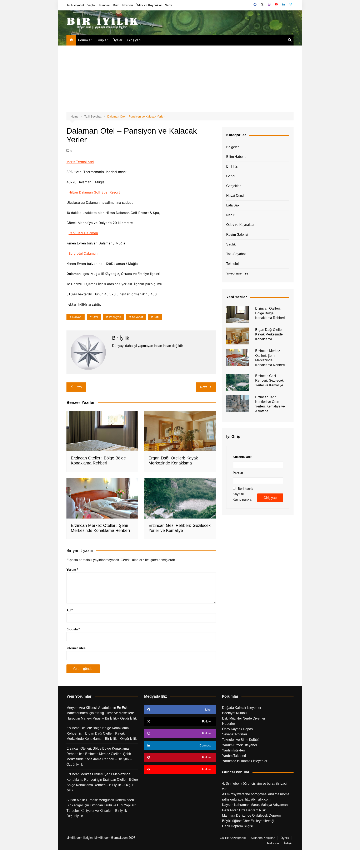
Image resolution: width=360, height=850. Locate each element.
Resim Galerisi (237, 234)
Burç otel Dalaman (83, 253)
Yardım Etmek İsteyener (239, 745)
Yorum (72, 569)
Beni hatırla (245, 488)
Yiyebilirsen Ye (237, 273)
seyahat (137, 317)
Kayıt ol (238, 494)
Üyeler (117, 40)
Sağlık (91, 5)
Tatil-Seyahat (75, 5)
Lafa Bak (232, 205)
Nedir (168, 5)
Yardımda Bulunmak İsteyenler (244, 761)
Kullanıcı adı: (242, 457)
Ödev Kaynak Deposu (238, 729)
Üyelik (285, 838)
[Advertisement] (180, 77)
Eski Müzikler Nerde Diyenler (243, 718)
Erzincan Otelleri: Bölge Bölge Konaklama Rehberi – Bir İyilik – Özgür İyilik (102, 785)
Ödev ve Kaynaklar (149, 5)
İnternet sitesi (76, 648)
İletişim (289, 843)
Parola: (238, 472)
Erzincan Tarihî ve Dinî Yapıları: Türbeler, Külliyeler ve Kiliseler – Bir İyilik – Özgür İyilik (101, 810)
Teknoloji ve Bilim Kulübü (241, 739)
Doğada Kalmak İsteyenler (241, 708)
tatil (156, 317)
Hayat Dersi (235, 195)
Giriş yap (133, 40)
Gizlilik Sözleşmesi (233, 838)
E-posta (73, 629)
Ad (69, 610)
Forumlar (84, 40)
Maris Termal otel (80, 162)
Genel (230, 176)
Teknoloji (104, 5)
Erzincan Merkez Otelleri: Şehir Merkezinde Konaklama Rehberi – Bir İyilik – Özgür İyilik (99, 759)
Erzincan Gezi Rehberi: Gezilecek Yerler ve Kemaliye (269, 380)
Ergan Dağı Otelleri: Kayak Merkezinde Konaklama (269, 334)
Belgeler (232, 147)
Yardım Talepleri (234, 756)
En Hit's (232, 166)
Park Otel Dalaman (83, 233)
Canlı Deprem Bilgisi (237, 826)
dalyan (76, 317)
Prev (79, 387)
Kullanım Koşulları (263, 838)
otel (95, 317)
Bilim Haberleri (123, 5)
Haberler (228, 723)
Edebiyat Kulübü (234, 713)
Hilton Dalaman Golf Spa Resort (94, 192)
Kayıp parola (242, 499)
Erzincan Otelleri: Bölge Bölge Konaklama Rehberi (270, 313)
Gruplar (102, 40)
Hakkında (272, 843)
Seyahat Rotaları (234, 734)
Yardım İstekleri (233, 750)
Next (203, 387)
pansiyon (115, 317)
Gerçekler (233, 186)
